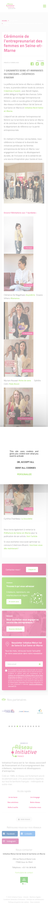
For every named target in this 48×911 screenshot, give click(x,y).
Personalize (24, 474)
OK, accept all (25, 462)
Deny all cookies (25, 468)
